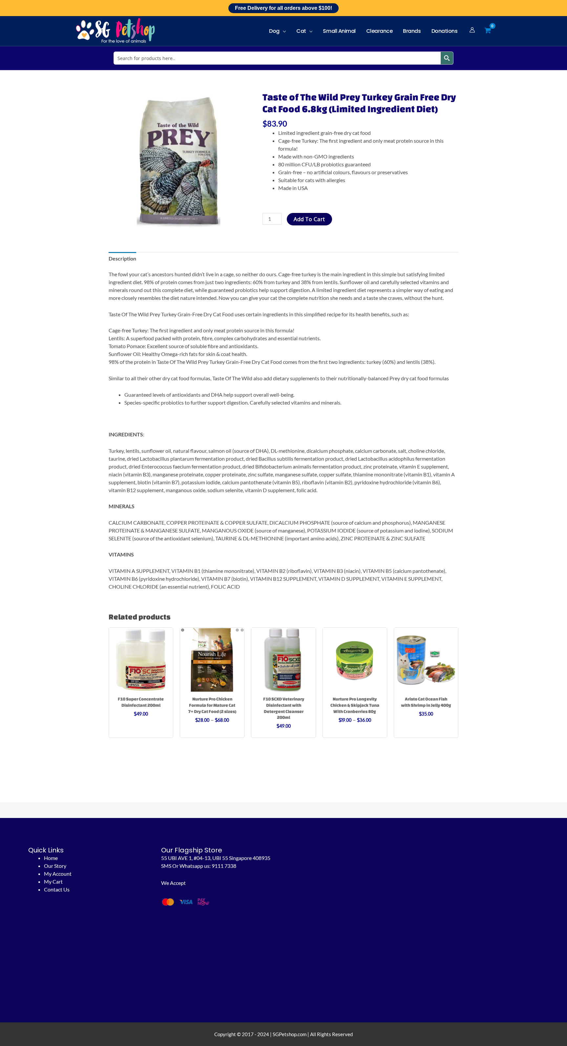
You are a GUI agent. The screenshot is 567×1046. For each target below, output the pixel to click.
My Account (58, 873)
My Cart (53, 881)
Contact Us (57, 889)
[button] (283, 31)
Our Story (55, 866)
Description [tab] (122, 258)
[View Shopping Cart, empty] (488, 30)
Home (51, 858)
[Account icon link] (472, 30)
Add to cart (309, 219)
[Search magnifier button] (447, 58)
